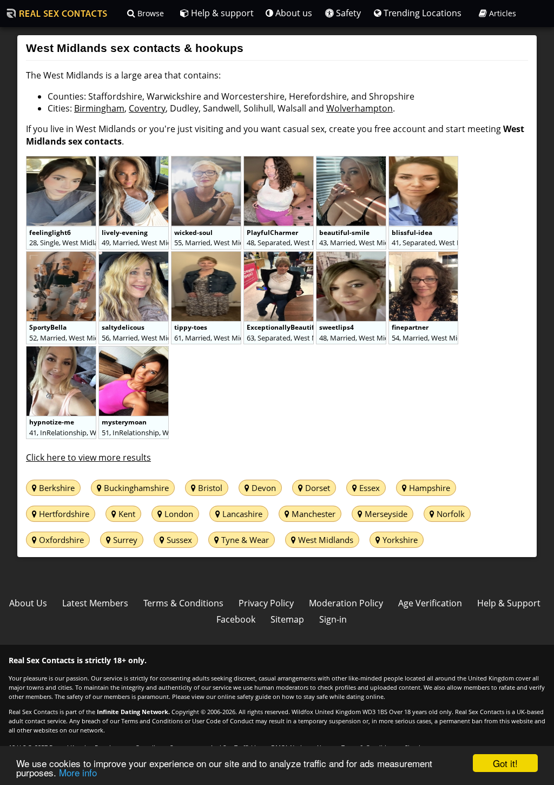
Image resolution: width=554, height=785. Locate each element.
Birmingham (99, 108)
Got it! (505, 763)
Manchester (312, 513)
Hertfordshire (63, 513)
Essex (368, 487)
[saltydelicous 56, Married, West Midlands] (134, 257)
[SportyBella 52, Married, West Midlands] (62, 257)
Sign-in (333, 619)
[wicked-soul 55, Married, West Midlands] (207, 162)
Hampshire (428, 487)
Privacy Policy (266, 603)
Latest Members (95, 603)
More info (78, 772)
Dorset (316, 487)
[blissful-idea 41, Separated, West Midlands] (423, 162)
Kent (125, 513)
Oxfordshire (60, 539)
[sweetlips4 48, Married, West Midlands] (352, 257)
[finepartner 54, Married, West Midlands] (423, 257)
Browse (149, 13)
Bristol (209, 487)
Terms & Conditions (183, 603)
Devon (262, 487)
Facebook (235, 619)
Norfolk (449, 513)
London (177, 513)
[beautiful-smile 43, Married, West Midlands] (352, 162)
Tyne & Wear (244, 539)
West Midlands (324, 539)
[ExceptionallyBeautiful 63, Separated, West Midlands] (279, 257)
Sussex (178, 539)
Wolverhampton (359, 108)
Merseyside (384, 513)
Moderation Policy (346, 603)
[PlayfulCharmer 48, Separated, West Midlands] (279, 162)
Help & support (221, 13)
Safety (347, 13)
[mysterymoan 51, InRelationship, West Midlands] (133, 352)
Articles (501, 13)
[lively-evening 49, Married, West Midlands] (134, 162)
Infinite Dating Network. (133, 712)
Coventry (147, 108)
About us (292, 13)
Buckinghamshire (135, 487)
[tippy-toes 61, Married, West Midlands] (207, 257)
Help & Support (508, 603)
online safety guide (244, 696)
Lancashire (241, 513)
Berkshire (56, 487)
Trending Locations (421, 13)
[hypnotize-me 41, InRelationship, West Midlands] (62, 352)
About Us (28, 603)
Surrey (124, 539)
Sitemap (287, 619)
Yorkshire (399, 539)
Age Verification (430, 603)
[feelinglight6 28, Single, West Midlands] (62, 162)
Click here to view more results (88, 457)
